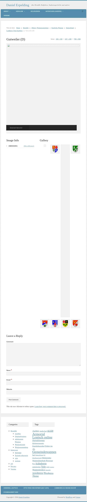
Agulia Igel (43, 431)
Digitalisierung (38, 440)
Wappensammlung (21, 447)
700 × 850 (77, 39)
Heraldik (19, 11)
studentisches (36, 467)
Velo (43, 466)
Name (9, 370)
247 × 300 (68, 39)
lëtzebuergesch (37, 458)
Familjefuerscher (38, 446)
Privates (13, 466)
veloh (47, 467)
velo (16, 458)
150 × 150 (59, 39)
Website (9, 389)
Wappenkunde (20, 444)
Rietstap (49, 460)
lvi (44, 455)
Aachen (35, 430)
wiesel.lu (47, 470)
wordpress (37, 473)
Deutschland (70, 28)
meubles (18, 433)
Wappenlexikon (38, 469)
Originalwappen (20, 436)
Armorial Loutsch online (42, 435)
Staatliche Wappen (57, 28)
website (17, 461)
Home (18, 28)
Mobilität (18, 453)
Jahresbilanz (39, 455)
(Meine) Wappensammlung (40, 28)
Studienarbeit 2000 (11, 492)
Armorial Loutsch (11, 488)
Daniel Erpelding (17, 5)
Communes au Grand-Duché (65, 488)
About (6, 11)
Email (9, 380)
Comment (9, 342)
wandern (52, 467)
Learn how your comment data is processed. (50, 406)
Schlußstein (41, 463)
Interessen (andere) (54, 11)
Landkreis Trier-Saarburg (14, 31)
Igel (33, 455)
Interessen (14, 450)
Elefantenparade (38, 443)
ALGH (50, 430)
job (12, 463)
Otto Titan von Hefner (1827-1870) (36, 488)
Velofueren (35, 11)
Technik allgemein (21, 455)
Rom (33, 464)
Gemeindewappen (44, 451)
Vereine (7, 15)
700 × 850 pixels (29, 146)
